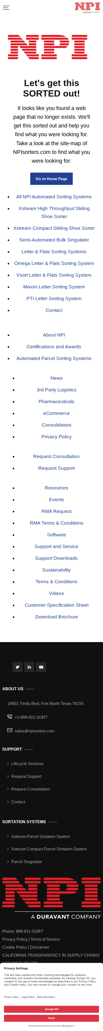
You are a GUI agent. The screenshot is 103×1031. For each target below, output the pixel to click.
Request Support (56, 468)
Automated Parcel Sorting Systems (54, 358)
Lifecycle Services (27, 764)
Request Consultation (56, 456)
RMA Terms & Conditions (57, 523)
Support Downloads (56, 558)
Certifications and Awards (54, 346)
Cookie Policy (14, 947)
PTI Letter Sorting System (54, 298)
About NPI (54, 335)
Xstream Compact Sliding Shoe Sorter (54, 228)
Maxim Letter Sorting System (54, 286)
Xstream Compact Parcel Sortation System (49, 849)
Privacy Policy (57, 436)
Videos (56, 593)
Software (56, 534)
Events (56, 499)
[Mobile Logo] (87, 7)
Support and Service (56, 546)
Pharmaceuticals (56, 401)
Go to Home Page (51, 179)
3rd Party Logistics (56, 389)
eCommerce (56, 413)
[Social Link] (17, 667)
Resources (56, 487)
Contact (54, 310)
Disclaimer (39, 947)
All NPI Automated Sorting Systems (54, 196)
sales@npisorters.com (34, 731)
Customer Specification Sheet (56, 605)
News (56, 378)
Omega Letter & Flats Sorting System (54, 263)
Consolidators (57, 425)
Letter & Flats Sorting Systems (54, 251)
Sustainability (56, 570)
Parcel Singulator (26, 862)
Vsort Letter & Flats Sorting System (54, 275)
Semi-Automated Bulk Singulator (54, 239)
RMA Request (57, 511)
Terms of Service (45, 939)
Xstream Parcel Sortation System (40, 836)
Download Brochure (56, 616)
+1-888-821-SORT (31, 717)
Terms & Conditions (57, 581)
